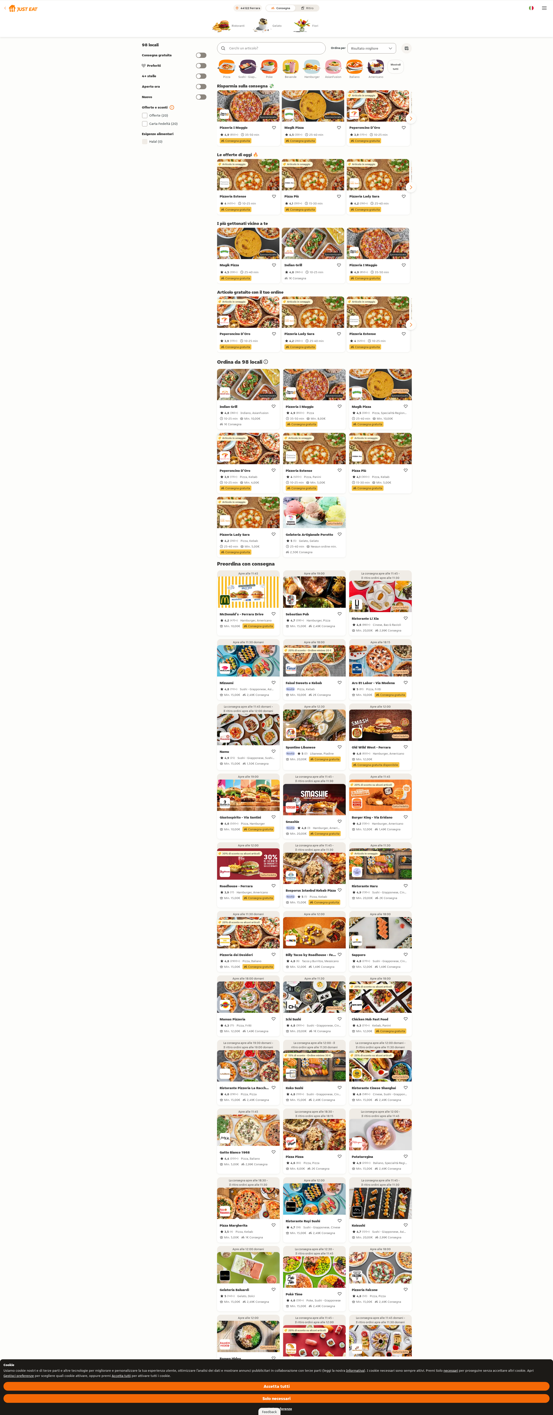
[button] (20, 8)
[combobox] (275, 48)
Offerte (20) (158, 115)
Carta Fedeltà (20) (163, 123)
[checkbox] (227, 69)
